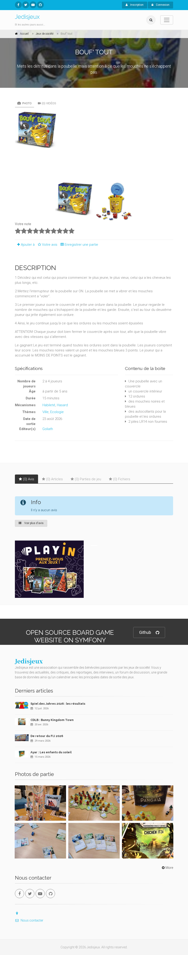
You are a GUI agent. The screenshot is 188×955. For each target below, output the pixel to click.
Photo (27, 103)
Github (145, 632)
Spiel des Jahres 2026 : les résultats (57, 703)
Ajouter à (28, 245)
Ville (45, 412)
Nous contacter (32, 920)
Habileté (48, 405)
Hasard (62, 405)
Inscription (137, 4)
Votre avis (50, 245)
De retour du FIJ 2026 (46, 736)
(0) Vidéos (49, 103)
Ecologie (57, 412)
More (169, 867)
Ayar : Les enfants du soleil (51, 752)
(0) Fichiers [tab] (121, 479)
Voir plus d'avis (34, 523)
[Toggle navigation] (166, 20)
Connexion (162, 4)
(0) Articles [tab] (54, 479)
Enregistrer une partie (81, 245)
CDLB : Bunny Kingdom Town (52, 720)
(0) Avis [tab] (28, 479)
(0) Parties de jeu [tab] (88, 479)
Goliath (47, 429)
